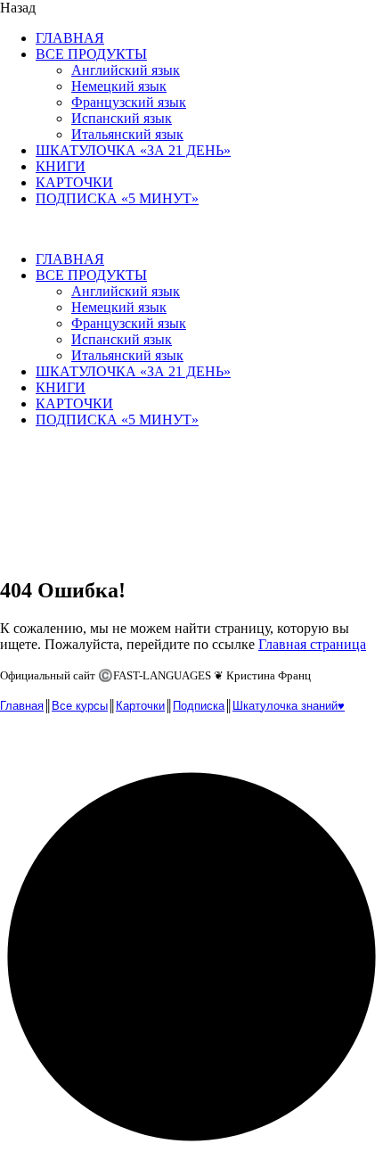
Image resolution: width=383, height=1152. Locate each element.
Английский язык (125, 70)
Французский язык (128, 102)
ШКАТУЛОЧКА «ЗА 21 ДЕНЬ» (133, 150)
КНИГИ (61, 166)
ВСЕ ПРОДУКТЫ (91, 54)
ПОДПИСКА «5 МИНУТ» (117, 198)
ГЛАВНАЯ (70, 37)
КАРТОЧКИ (74, 182)
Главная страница (312, 644)
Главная (22, 705)
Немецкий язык (119, 86)
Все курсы (80, 705)
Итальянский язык (127, 134)
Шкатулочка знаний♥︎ (288, 705)
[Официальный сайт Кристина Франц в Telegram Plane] (53, 745)
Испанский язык (121, 118)
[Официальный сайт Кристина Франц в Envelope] (16, 745)
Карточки (140, 705)
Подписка (198, 705)
